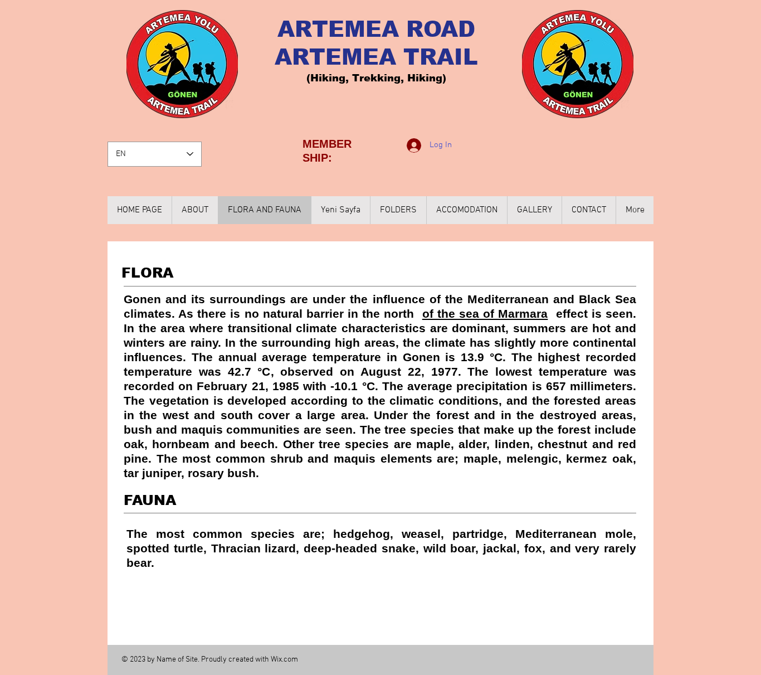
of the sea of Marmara (485, 313)
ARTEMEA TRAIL (376, 57)
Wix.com (284, 659)
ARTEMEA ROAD (376, 29)
